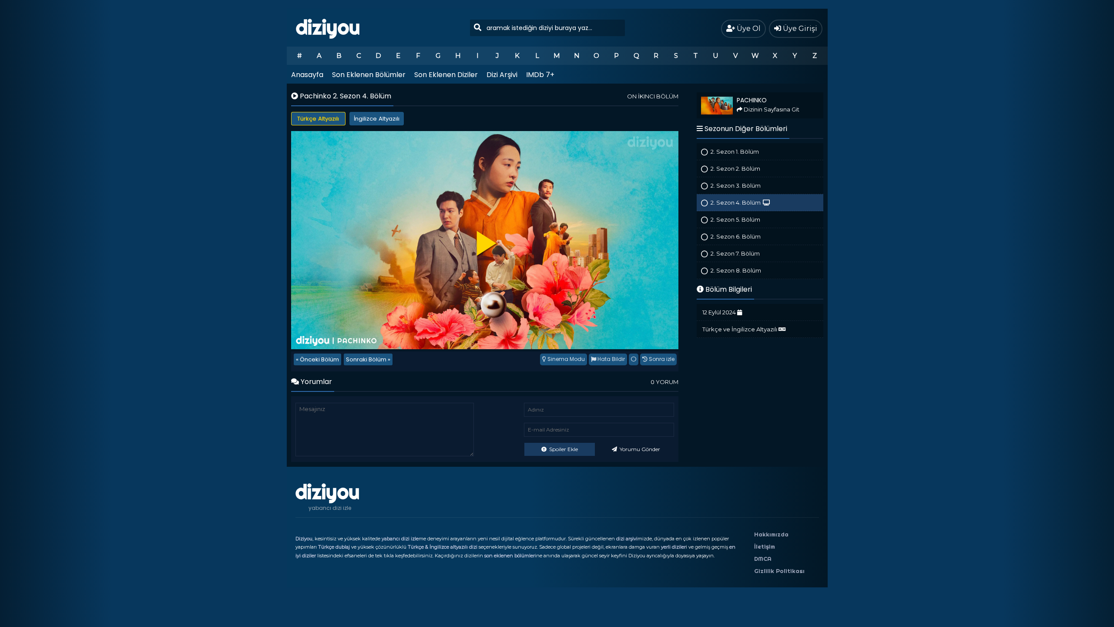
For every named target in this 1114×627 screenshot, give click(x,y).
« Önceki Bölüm (317, 359)
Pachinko (709, 96)
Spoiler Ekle (563, 449)
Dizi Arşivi (502, 75)
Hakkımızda (771, 534)
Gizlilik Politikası (779, 570)
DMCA (763, 558)
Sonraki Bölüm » (368, 359)
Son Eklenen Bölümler (369, 75)
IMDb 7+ (540, 75)
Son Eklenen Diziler (446, 75)
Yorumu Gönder (639, 449)
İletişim (764, 546)
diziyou (328, 27)
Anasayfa (307, 75)
